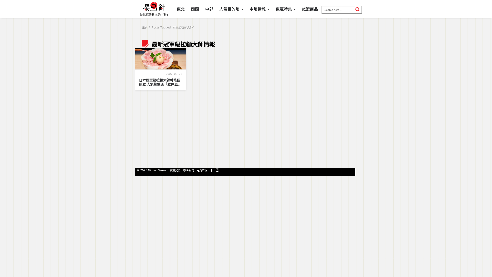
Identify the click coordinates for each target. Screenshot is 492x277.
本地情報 (258, 9)
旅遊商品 (310, 9)
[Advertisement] (329, 102)
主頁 (145, 27)
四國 (195, 9)
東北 (181, 9)
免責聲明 (202, 170)
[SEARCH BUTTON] (357, 9)
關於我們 (175, 170)
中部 (209, 9)
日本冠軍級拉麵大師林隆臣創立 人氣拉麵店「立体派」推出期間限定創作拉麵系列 (160, 82)
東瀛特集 (284, 9)
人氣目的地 (229, 9)
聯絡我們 (188, 170)
